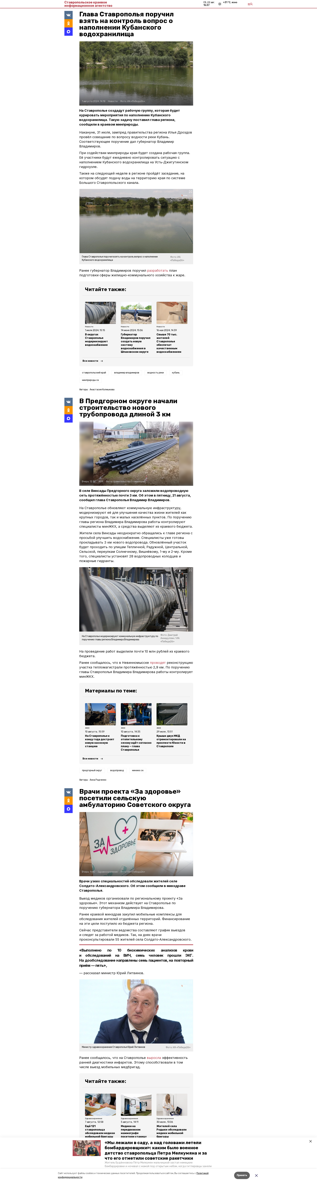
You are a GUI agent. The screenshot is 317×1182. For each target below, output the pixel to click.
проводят (158, 663)
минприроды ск (90, 380)
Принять (242, 1175)
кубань (176, 372)
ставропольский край (94, 372)
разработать (157, 271)
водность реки (155, 372)
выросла (154, 1058)
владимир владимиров (126, 372)
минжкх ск (137, 770)
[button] (87, 1148)
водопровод (117, 770)
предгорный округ (92, 770)
